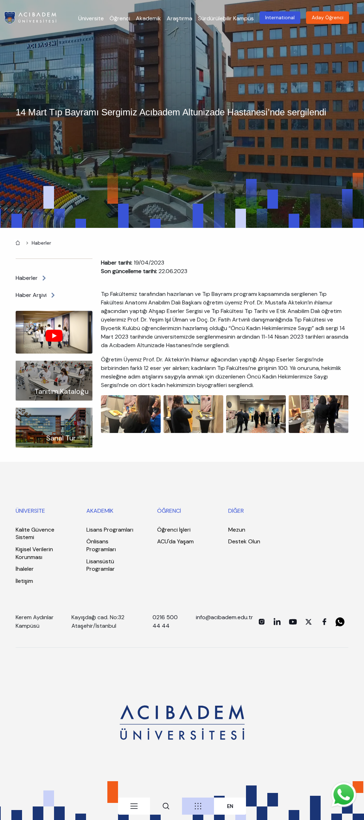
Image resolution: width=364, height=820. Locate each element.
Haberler (41, 243)
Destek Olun (244, 541)
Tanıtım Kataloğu (61, 391)
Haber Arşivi (31, 295)
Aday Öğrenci (327, 17)
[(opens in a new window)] (261, 621)
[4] (318, 413)
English (230, 806)
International (280, 17)
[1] (131, 413)
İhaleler (25, 569)
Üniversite (91, 18)
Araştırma (179, 18)
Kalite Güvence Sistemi (35, 533)
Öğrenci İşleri (174, 529)
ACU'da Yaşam (175, 541)
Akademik (148, 18)
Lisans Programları (109, 529)
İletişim (24, 581)
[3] (193, 413)
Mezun (236, 529)
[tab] (134, 806)
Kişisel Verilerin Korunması (34, 553)
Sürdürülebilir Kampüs (226, 18)
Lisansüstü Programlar (100, 565)
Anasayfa (17, 242)
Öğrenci (119, 18)
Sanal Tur (61, 438)
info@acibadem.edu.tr (225, 617)
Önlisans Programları (101, 545)
